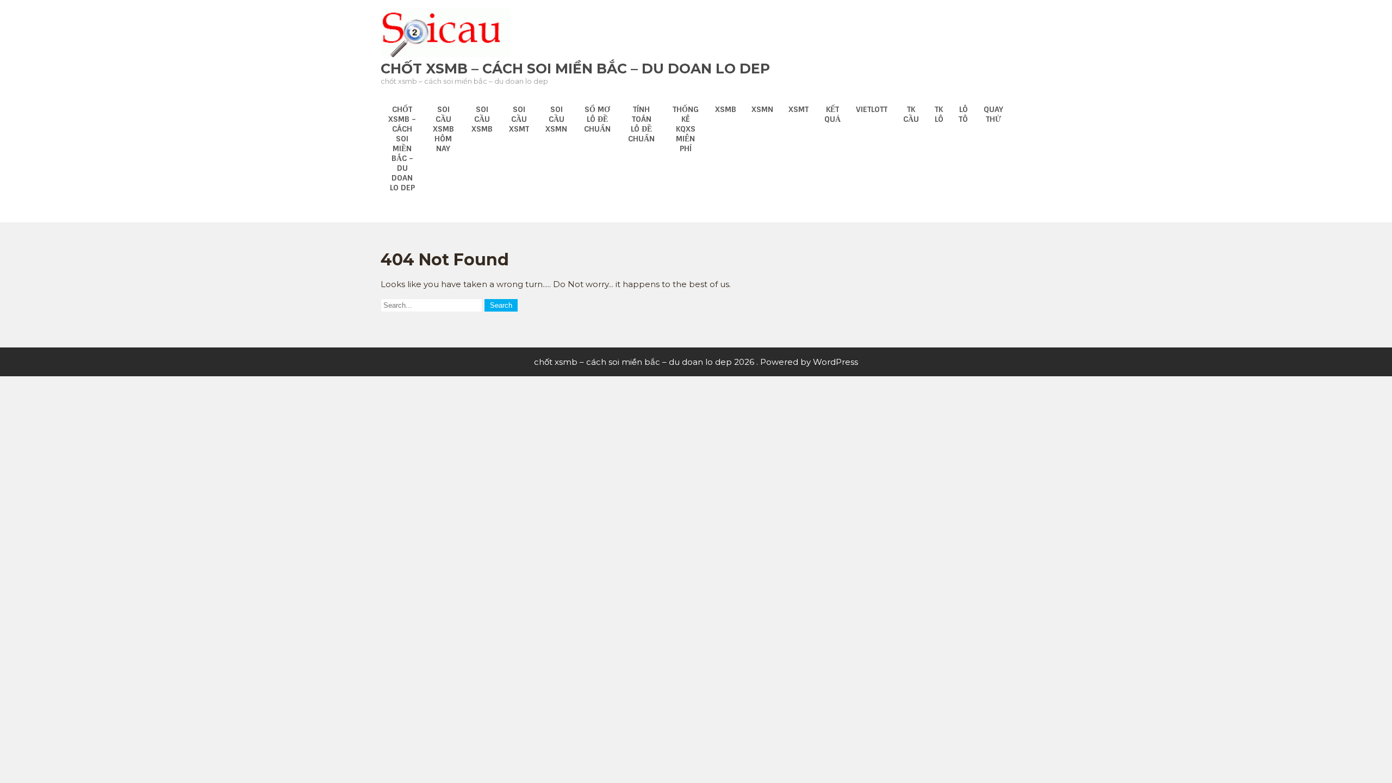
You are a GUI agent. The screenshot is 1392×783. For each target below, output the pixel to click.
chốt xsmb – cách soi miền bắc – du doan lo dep (575, 68)
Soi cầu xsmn (556, 119)
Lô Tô (963, 114)
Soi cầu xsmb (482, 119)
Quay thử (993, 114)
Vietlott (871, 109)
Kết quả (832, 114)
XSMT (798, 109)
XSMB (725, 109)
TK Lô (939, 114)
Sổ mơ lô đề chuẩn (597, 119)
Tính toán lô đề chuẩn (641, 124)
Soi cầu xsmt (519, 119)
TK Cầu (911, 114)
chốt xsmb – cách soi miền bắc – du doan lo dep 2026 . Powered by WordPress (696, 362)
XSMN (762, 109)
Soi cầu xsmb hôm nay (443, 128)
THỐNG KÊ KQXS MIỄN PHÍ (686, 128)
